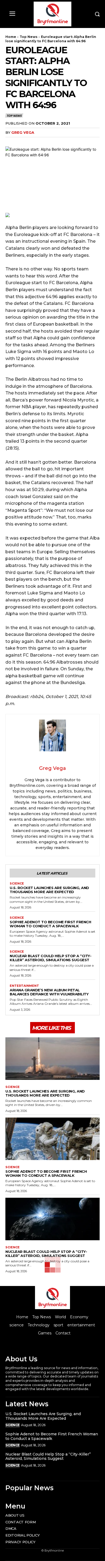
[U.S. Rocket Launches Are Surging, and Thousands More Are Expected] (52, 1058)
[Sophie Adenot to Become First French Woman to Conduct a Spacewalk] (52, 1139)
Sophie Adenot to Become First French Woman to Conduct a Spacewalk (50, 924)
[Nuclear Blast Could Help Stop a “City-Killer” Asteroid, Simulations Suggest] (52, 1219)
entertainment (24, 986)
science (17, 883)
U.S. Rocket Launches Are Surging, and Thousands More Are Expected (49, 890)
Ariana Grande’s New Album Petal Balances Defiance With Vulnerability (49, 992)
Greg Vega (22, 132)
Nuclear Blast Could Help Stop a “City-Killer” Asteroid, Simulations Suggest (50, 958)
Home (10, 37)
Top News (28, 37)
